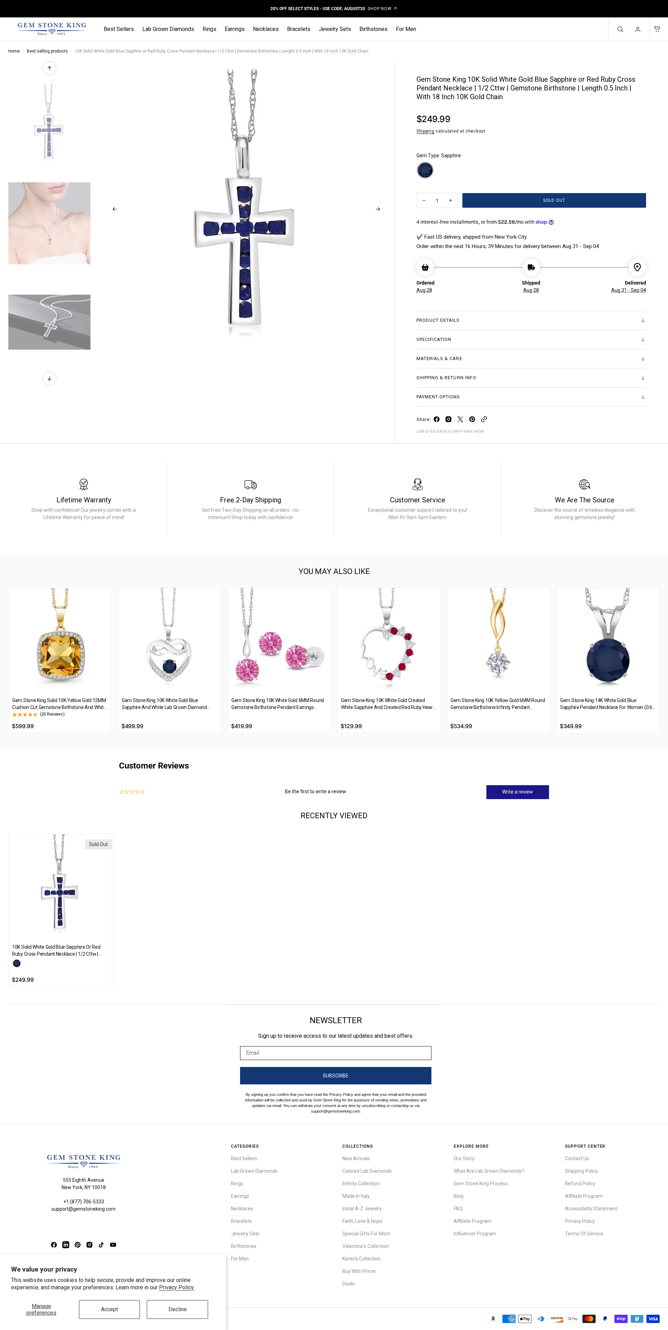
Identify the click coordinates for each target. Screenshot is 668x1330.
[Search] (620, 29)
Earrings (235, 29)
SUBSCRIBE (336, 1075)
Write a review (517, 792)
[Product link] (60, 639)
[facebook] (436, 420)
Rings (209, 29)
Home (14, 51)
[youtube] (113, 1245)
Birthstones (373, 29)
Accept (109, 1309)
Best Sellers (119, 29)
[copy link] (483, 420)
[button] (638, 29)
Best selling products (47, 51)
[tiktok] (101, 1245)
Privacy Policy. (176, 1287)
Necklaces (266, 29)
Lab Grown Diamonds (168, 29)
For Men (406, 29)
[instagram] (448, 420)
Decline (177, 1309)
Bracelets (298, 29)
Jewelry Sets (335, 29)
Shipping (425, 131)
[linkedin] (66, 1245)
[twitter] (460, 420)
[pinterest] (472, 420)
